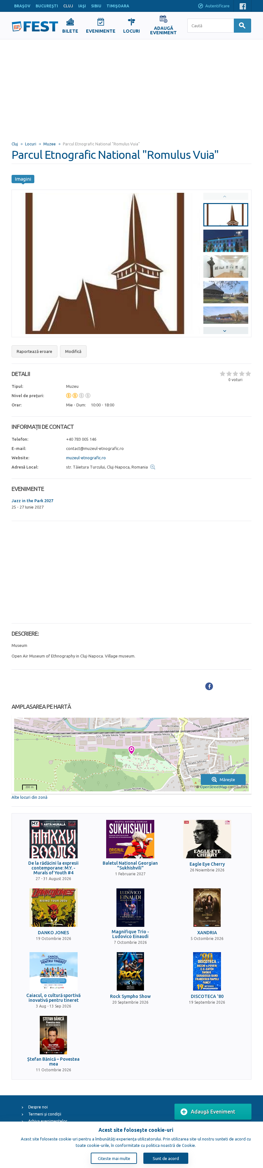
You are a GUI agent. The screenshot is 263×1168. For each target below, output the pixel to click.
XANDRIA (207, 932)
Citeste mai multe (114, 1158)
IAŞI (82, 6)
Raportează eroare (34, 351)
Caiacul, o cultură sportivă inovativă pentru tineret (53, 998)
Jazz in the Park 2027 (32, 500)
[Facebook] (209, 686)
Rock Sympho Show (130, 996)
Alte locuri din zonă (29, 797)
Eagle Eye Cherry (207, 864)
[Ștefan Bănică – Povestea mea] (54, 1035)
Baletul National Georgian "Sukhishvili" (130, 865)
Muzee (49, 144)
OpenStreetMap (213, 787)
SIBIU (96, 6)
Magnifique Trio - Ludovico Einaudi (130, 934)
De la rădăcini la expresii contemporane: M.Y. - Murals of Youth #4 (53, 868)
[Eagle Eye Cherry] (207, 839)
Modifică (73, 351)
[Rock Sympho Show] (130, 971)
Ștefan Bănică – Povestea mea (53, 1061)
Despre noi (38, 1107)
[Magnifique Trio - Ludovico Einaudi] (130, 907)
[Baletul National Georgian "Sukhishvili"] (130, 839)
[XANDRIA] (207, 907)
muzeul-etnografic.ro (86, 457)
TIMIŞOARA (117, 6)
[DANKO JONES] (54, 907)
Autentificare (217, 6)
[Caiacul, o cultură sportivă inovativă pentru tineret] (54, 971)
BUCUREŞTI (47, 6)
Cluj (15, 144)
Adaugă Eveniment (213, 1112)
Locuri (30, 144)
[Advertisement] (131, 87)
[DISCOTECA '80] (207, 971)
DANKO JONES (53, 932)
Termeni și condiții (44, 1114)
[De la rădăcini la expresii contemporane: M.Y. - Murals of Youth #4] (54, 839)
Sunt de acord (166, 1158)
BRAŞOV (22, 6)
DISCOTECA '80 (207, 996)
